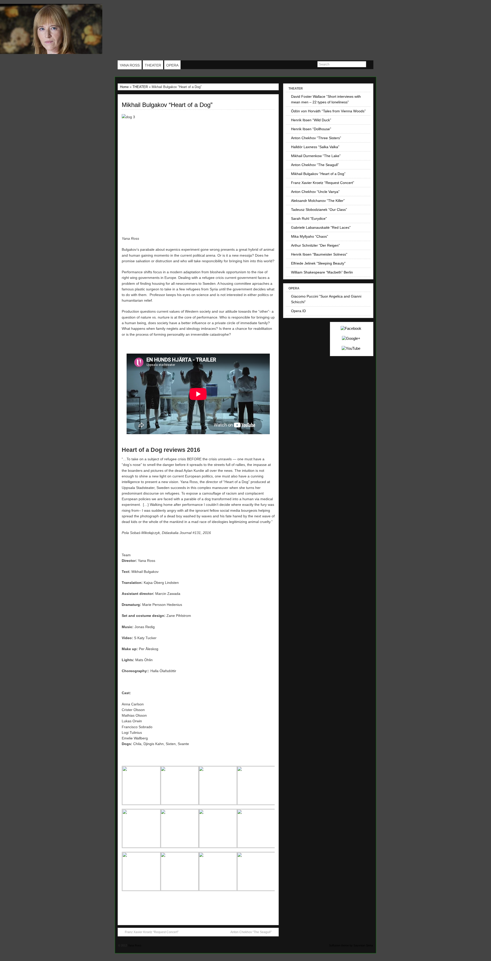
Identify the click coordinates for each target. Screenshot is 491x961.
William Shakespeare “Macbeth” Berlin (322, 272)
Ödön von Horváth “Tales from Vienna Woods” (328, 111)
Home (124, 87)
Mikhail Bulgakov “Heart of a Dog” (167, 104)
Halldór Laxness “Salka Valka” (315, 147)
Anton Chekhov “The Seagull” (251, 932)
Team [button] (126, 555)
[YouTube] (351, 348)
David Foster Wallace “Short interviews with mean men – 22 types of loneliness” (326, 99)
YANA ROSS (130, 65)
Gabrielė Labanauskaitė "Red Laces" (321, 227)
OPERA (172, 65)
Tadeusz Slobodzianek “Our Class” (319, 210)
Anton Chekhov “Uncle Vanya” (315, 192)
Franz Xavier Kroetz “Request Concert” (151, 932)
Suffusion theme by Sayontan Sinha (351, 945)
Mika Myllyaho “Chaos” (309, 236)
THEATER (153, 65)
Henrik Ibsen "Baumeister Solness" (319, 254)
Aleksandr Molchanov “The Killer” (318, 201)
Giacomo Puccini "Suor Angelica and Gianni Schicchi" (326, 299)
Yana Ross (134, 945)
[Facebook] (351, 328)
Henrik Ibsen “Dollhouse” (311, 129)
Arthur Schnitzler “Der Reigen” (315, 245)
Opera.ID (298, 311)
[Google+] (351, 338)
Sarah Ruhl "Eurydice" (309, 218)
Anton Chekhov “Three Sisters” (316, 138)
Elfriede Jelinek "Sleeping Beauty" (318, 263)
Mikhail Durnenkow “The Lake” (316, 156)
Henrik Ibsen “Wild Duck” (311, 120)
